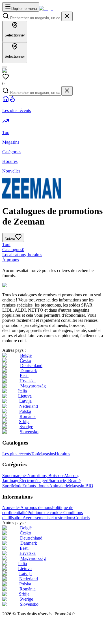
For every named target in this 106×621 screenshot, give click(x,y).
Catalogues (13, 249)
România (28, 416)
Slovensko (29, 431)
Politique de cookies (45, 512)
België (26, 355)
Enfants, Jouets (35, 485)
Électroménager (33, 480)
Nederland (28, 406)
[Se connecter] (4, 67)
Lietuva (25, 396)
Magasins (46, 453)
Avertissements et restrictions (48, 517)
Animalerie (59, 485)
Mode (17, 485)
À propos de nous (36, 507)
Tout (6, 244)
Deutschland (31, 365)
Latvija (25, 401)
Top (34, 453)
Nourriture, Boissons (45, 475)
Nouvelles (11, 507)
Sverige (26, 426)
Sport (7, 485)
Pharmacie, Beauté (64, 480)
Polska (25, 411)
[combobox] (35, 18)
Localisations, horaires (22, 254)
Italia (22, 391)
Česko (25, 360)
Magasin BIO (81, 485)
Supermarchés (14, 475)
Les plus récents (16, 453)
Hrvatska (28, 380)
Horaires (62, 453)
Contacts (82, 517)
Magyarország (33, 385)
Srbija (24, 421)
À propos (10, 259)
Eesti (24, 375)
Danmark (28, 370)
